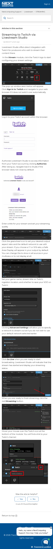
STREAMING (40, 12)
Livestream (28, 12)
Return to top (8, 515)
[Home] (7, 4)
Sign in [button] (47, 4)
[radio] (20, 499)
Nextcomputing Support (12, 12)
